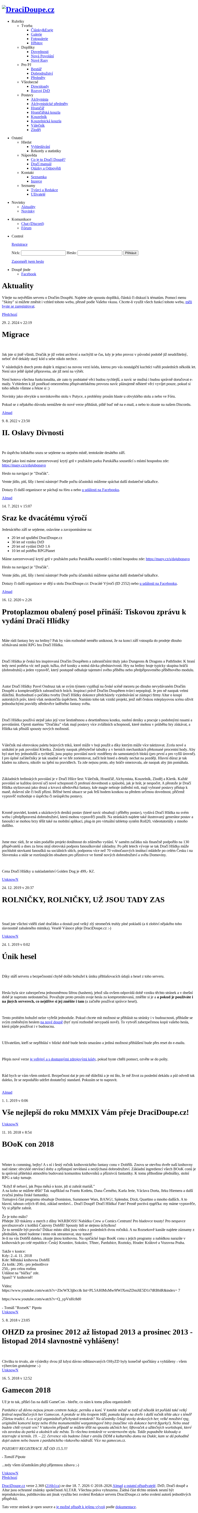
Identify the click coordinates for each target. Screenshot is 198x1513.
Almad (7, 413)
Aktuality (28, 207)
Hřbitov (37, 43)
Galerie (36, 34)
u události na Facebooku (100, 490)
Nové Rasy (39, 60)
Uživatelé (38, 194)
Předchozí (9, 314)
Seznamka (39, 177)
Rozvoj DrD (40, 91)
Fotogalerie (39, 39)
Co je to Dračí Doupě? (48, 160)
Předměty (38, 78)
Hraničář (37, 108)
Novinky (28, 211)
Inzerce (36, 181)
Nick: (16, 253)
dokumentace (125, 1507)
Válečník (38, 125)
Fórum (26, 228)
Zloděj (36, 130)
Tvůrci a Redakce (44, 190)
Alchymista (39, 99)
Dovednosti (40, 52)
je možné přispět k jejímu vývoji (80, 1507)
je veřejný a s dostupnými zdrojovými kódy (63, 1059)
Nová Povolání (42, 56)
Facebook (28, 274)
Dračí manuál (41, 164)
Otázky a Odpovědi (46, 168)
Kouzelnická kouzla (46, 121)
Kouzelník (39, 117)
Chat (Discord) (32, 224)
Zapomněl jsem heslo (28, 261)
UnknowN (10, 879)
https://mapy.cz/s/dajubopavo (24, 465)
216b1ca (52, 1486)
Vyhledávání (40, 147)
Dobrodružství (42, 73)
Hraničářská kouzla (45, 112)
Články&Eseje (42, 30)
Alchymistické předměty (49, 104)
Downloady (40, 86)
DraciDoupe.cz (13, 1486)
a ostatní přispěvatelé (140, 1486)
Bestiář (36, 69)
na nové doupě (51, 1022)
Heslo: (72, 253)
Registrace (20, 244)
